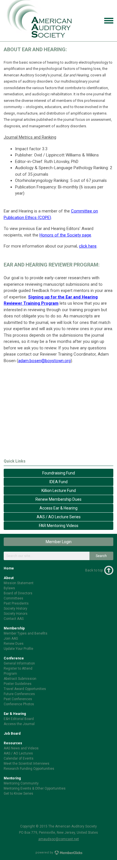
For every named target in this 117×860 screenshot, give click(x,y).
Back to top (94, 570)
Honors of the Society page (65, 235)
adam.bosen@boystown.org (44, 360)
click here (88, 246)
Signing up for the (47, 297)
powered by (44, 852)
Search (101, 556)
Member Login (59, 541)
